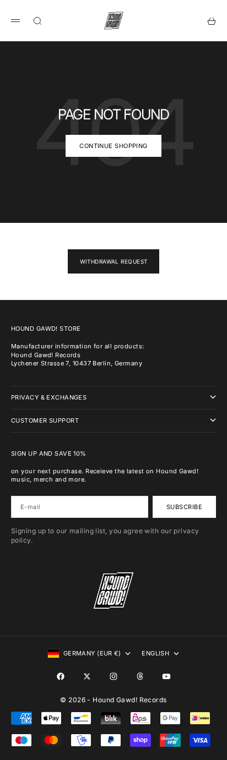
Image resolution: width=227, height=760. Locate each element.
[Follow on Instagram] (113, 676)
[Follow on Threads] (140, 676)
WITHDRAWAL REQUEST (114, 261)
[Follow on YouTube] (166, 676)
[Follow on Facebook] (60, 676)
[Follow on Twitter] (87, 676)
